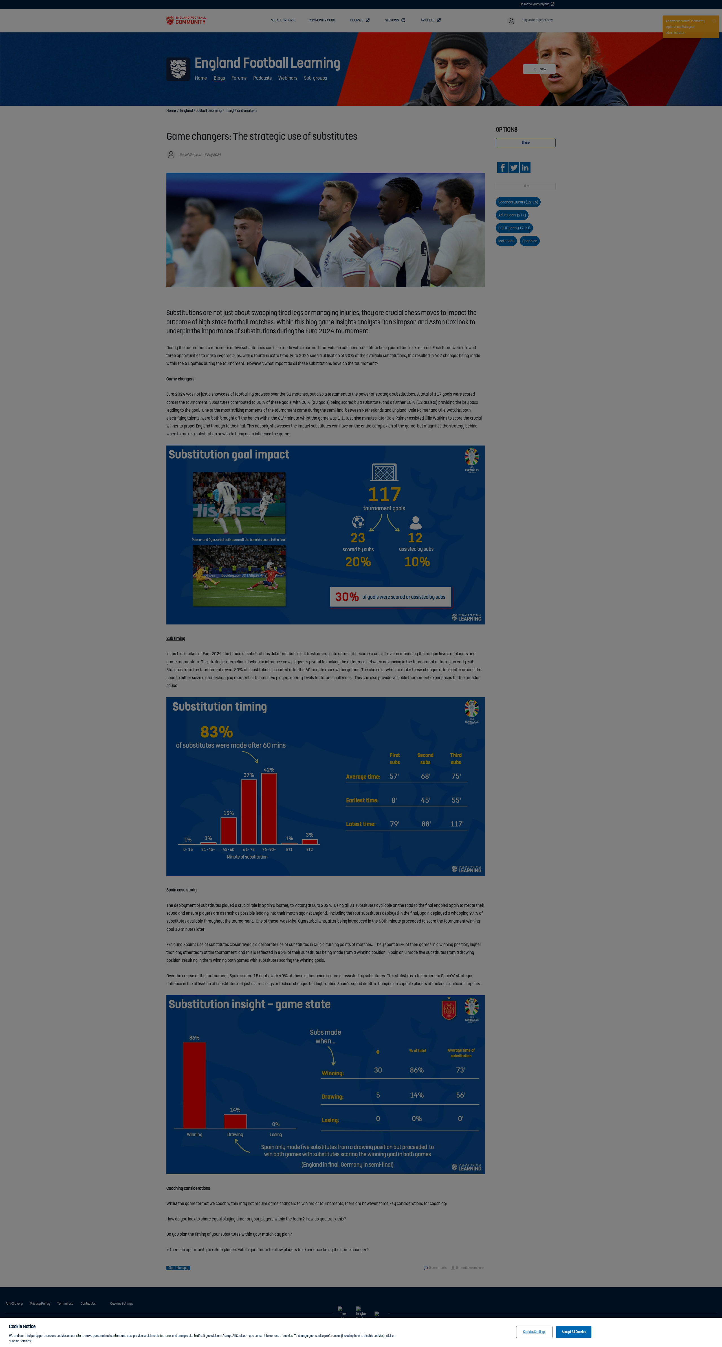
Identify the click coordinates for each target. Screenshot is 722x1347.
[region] (361, 1332)
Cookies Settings (534, 1332)
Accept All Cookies (574, 1332)
